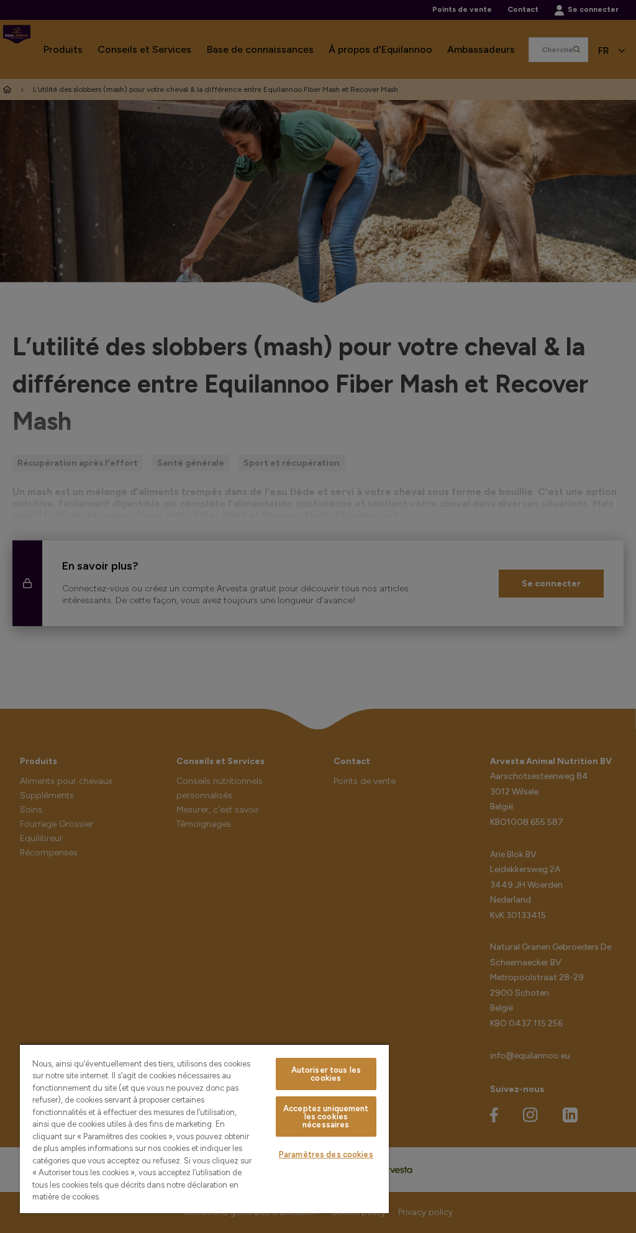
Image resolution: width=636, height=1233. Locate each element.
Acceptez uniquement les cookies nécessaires (325, 1116)
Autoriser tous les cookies (326, 1074)
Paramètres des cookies (326, 1154)
